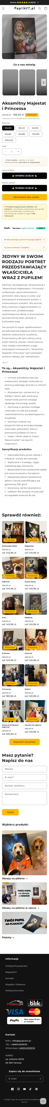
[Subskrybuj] (40, 1079)
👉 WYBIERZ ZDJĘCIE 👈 (24, 176)
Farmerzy (6, 689)
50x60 (8, 134)
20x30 (8, 128)
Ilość (4, 146)
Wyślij (10, 812)
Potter (28, 689)
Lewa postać (8, 170)
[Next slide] (43, 82)
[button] (3, 9)
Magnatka (29, 546)
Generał (28, 653)
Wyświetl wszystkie (24, 742)
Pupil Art (14, 1099)
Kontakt (9, 978)
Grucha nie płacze (33, 725)
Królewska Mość (9, 546)
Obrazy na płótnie (13, 878)
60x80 (22, 134)
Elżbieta (28, 618)
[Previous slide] (5, 82)
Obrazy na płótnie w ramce (19, 908)
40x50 (35, 128)
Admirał (5, 582)
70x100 (35, 134)
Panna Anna (30, 582)
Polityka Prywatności (16, 966)
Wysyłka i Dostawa (15, 984)
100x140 (9, 140)
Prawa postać (8, 183)
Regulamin (11, 972)
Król (4, 618)
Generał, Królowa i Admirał (10, 726)
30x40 (21, 128)
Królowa (6, 653)
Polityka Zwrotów (14, 990)
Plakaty (6, 937)
